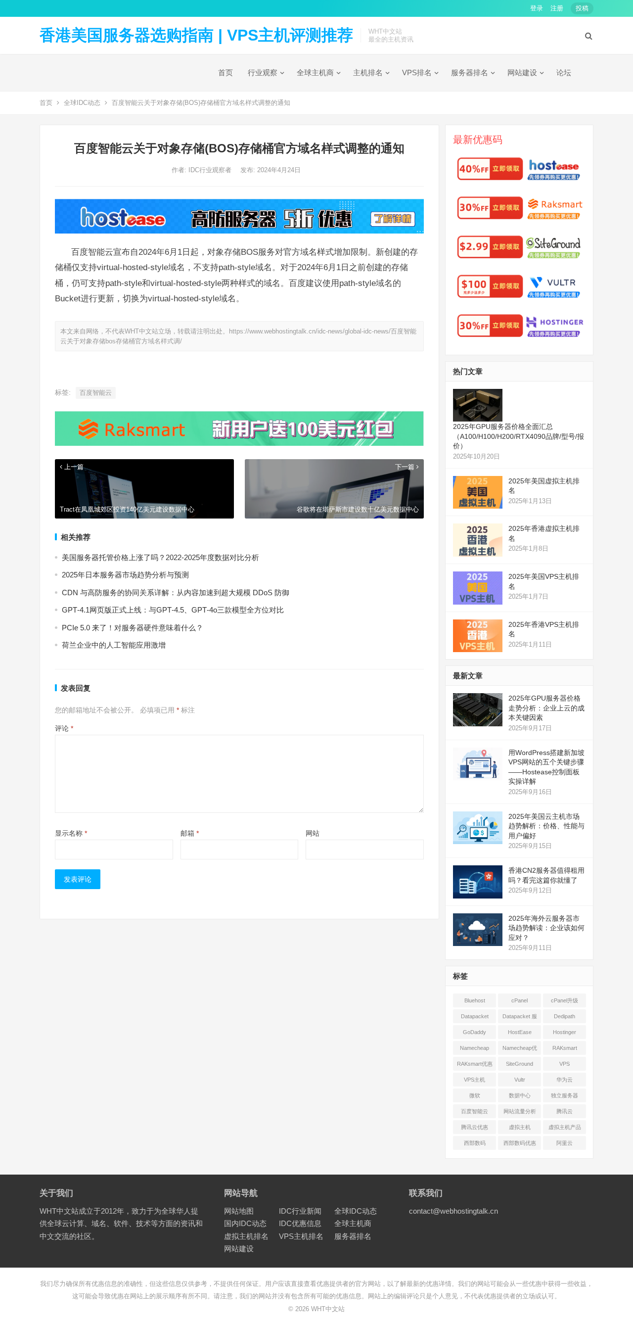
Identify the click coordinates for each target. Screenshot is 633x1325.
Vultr (519, 1080)
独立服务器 (564, 1095)
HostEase (520, 1032)
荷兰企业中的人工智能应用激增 (114, 645)
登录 (536, 8)
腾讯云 (564, 1111)
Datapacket (475, 1016)
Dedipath (564, 1016)
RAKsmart (564, 1048)
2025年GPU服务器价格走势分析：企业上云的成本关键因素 (546, 707)
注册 (556, 8)
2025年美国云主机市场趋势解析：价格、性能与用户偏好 (546, 826)
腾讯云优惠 (474, 1127)
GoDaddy (474, 1032)
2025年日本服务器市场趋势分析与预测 (125, 574)
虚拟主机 (520, 1127)
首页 (225, 72)
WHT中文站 (328, 1309)
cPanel (519, 1000)
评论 (64, 728)
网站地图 (239, 1211)
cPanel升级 (564, 1000)
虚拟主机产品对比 (564, 1129)
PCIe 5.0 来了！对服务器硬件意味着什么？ (132, 627)
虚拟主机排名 (246, 1236)
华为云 (564, 1080)
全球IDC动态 (82, 102)
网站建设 (522, 72)
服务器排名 (469, 72)
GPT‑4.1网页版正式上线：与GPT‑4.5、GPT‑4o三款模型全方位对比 (173, 610)
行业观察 (262, 72)
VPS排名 (417, 72)
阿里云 (564, 1143)
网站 (312, 833)
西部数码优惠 (519, 1143)
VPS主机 (474, 1080)
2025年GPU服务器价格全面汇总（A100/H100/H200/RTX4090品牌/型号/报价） (518, 436)
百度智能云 (96, 392)
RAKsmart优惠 (475, 1064)
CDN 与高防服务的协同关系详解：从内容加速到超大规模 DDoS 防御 (175, 592)
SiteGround (519, 1064)
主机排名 (368, 72)
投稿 (582, 8)
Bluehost (474, 1000)
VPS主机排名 (301, 1236)
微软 (474, 1095)
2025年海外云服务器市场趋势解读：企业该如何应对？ (546, 928)
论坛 (563, 72)
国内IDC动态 (245, 1223)
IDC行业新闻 (300, 1211)
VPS (564, 1064)
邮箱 (190, 833)
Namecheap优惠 (519, 1050)
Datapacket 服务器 (519, 1018)
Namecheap (474, 1048)
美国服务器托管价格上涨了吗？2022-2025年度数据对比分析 (160, 557)
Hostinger (564, 1032)
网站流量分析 (519, 1111)
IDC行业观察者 (210, 170)
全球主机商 (315, 72)
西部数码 (475, 1143)
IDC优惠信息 (300, 1223)
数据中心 (520, 1095)
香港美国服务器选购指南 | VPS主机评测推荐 (196, 35)
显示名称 (71, 833)
